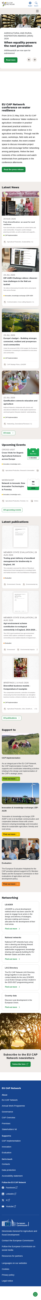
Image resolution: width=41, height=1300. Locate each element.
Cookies (5, 1269)
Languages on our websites (14, 1263)
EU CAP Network (10, 1100)
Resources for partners (12, 1256)
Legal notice (7, 1281)
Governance (7, 1112)
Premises (6, 1123)
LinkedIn (11, 1194)
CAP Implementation (11, 1141)
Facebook (12, 1187)
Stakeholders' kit (9, 1129)
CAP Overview (8, 1117)
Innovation (6, 1147)
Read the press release (14, 169)
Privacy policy (8, 1275)
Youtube (11, 1206)
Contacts (6, 1164)
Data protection (9, 1170)
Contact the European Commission (18, 1240)
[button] (10, 60)
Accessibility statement (12, 1176)
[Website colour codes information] (35, 1294)
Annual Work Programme (13, 1106)
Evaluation (6, 1152)
